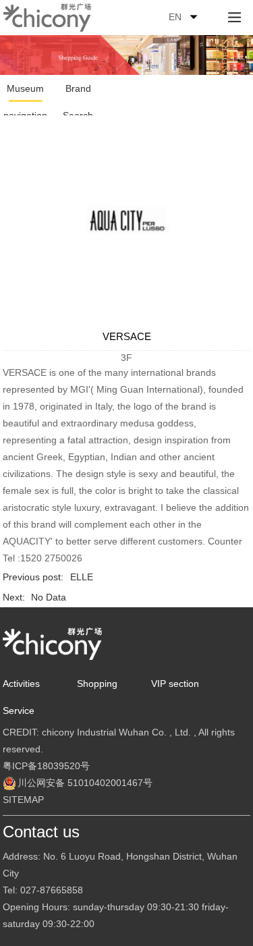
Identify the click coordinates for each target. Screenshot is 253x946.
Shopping (97, 683)
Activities (21, 683)
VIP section (175, 683)
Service (18, 710)
